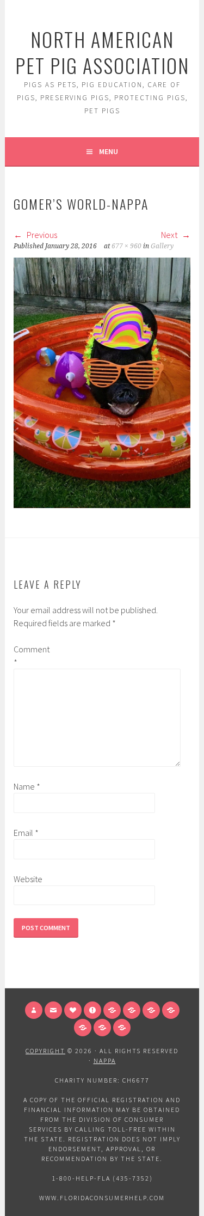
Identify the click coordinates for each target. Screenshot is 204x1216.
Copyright (45, 1051)
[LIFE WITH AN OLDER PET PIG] (122, 1027)
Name (27, 786)
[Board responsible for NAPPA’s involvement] (33, 1010)
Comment (31, 656)
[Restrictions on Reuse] (92, 1010)
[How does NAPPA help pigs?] (73, 1010)
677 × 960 (126, 246)
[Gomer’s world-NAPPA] (102, 504)
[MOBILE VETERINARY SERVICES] (82, 1027)
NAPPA (105, 1060)
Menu (108, 151)
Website (28, 878)
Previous (41, 234)
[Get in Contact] (53, 1010)
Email (26, 832)
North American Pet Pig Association (102, 52)
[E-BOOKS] (102, 1027)
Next (170, 234)
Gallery (162, 246)
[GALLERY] (112, 1010)
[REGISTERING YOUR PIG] (151, 1010)
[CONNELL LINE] (131, 1010)
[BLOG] (171, 1010)
